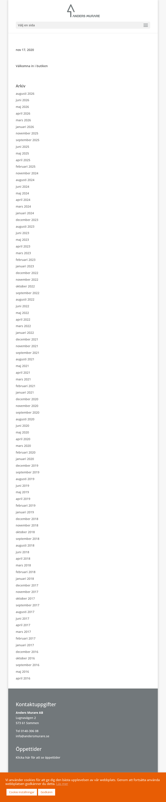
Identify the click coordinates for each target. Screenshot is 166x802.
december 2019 (27, 465)
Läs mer (62, 784)
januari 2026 (25, 127)
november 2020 (27, 406)
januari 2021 (25, 392)
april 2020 (23, 439)
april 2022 (23, 319)
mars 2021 (23, 379)
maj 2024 (22, 193)
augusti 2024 (25, 180)
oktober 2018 (25, 532)
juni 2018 (22, 552)
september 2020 (27, 412)
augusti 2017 (25, 612)
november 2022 (27, 279)
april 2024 (23, 200)
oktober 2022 (25, 286)
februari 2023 (25, 260)
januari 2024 (25, 213)
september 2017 (27, 605)
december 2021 (27, 339)
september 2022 (27, 293)
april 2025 (23, 160)
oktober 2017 (25, 598)
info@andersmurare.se (32, 736)
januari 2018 (25, 579)
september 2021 (27, 353)
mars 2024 (23, 206)
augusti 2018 (25, 545)
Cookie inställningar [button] (21, 792)
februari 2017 (25, 638)
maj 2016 (22, 672)
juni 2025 (22, 147)
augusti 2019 (25, 479)
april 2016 (23, 678)
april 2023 (23, 246)
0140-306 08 (29, 731)
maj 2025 (22, 153)
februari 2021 (25, 386)
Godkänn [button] (47, 792)
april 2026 (23, 113)
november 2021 (27, 346)
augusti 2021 (25, 359)
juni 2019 (22, 486)
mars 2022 (23, 326)
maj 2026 (22, 107)
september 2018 (27, 539)
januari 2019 (25, 512)
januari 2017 (25, 645)
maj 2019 (22, 492)
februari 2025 (25, 166)
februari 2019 (25, 505)
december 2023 (27, 220)
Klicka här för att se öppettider (38, 757)
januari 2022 (25, 333)
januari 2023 (25, 266)
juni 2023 (22, 233)
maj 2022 (22, 313)
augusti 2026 (25, 93)
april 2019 (23, 499)
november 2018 (27, 525)
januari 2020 (25, 459)
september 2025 (27, 140)
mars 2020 (23, 446)
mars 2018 (23, 565)
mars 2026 (23, 120)
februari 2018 (25, 572)
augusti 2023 (25, 226)
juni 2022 (22, 306)
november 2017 (27, 592)
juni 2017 (22, 618)
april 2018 (23, 558)
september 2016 (27, 665)
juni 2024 (22, 186)
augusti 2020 (25, 419)
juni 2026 (22, 100)
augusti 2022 (25, 299)
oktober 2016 (25, 658)
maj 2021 (22, 366)
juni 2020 (22, 426)
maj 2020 (22, 432)
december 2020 (27, 399)
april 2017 (23, 625)
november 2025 (27, 133)
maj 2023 (22, 240)
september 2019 (27, 472)
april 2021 (23, 372)
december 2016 (27, 652)
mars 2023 (23, 253)
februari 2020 (25, 452)
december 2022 (27, 273)
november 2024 (27, 173)
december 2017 (27, 585)
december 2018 (27, 519)
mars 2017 (23, 632)
